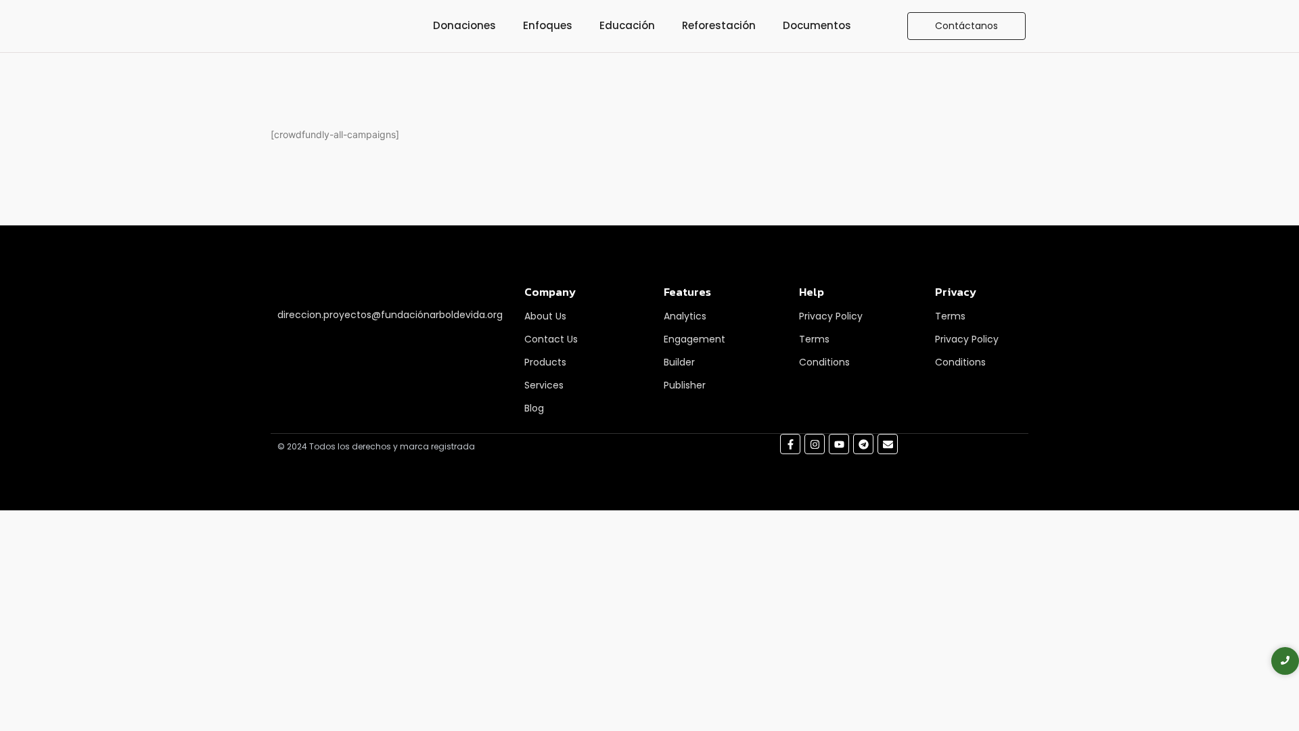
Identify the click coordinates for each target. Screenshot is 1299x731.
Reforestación (719, 25)
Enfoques (547, 25)
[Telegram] (863, 444)
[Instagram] (814, 444)
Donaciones (464, 25)
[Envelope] (888, 444)
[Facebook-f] (790, 444)
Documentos (817, 25)
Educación (627, 25)
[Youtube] (839, 444)
